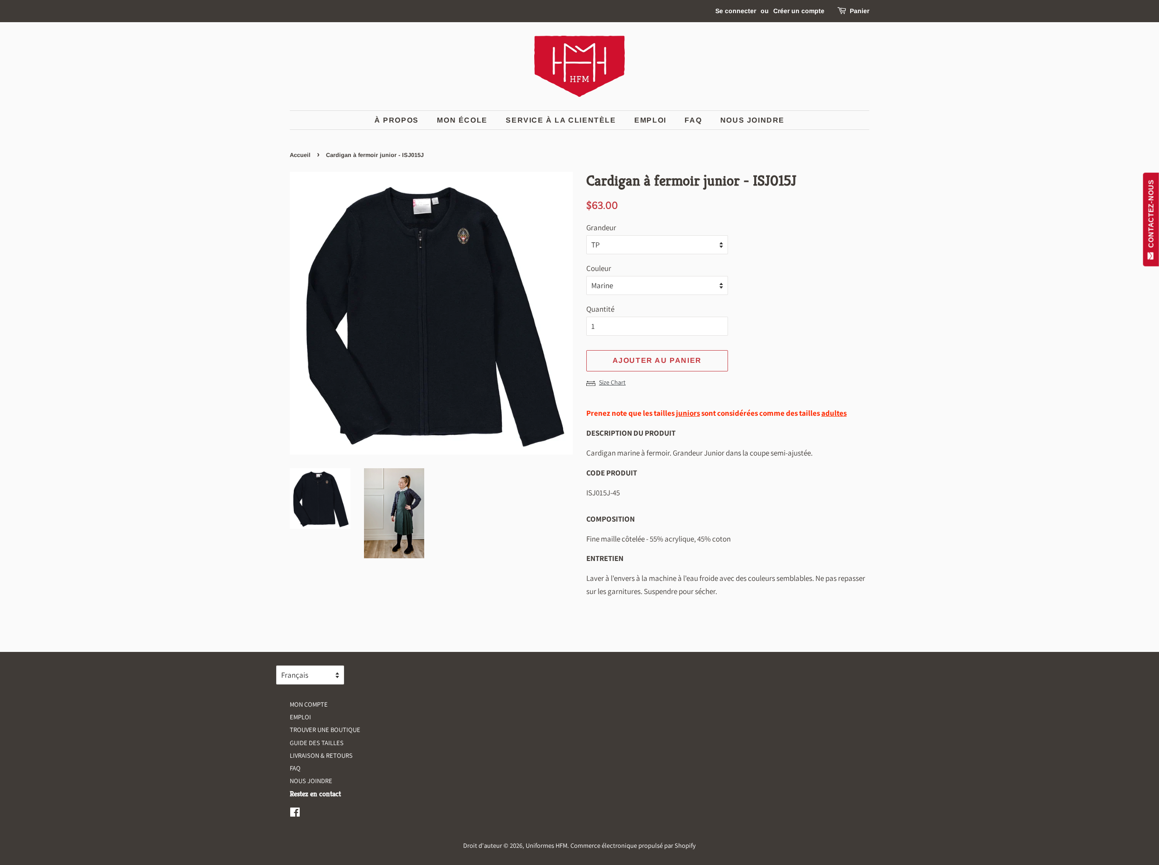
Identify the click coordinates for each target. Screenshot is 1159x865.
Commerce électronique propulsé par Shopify (633, 845)
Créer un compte (798, 10)
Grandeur (601, 228)
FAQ (693, 120)
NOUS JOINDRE (311, 780)
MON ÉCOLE (462, 120)
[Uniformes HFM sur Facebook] (295, 813)
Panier (859, 10)
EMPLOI (650, 120)
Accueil (300, 155)
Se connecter (735, 10)
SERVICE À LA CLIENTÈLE (561, 120)
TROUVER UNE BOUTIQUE (325, 729)
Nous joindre (752, 120)
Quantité (600, 309)
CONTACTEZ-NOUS (1151, 216)
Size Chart (612, 382)
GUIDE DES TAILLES (317, 742)
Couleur (598, 268)
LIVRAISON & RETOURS (321, 755)
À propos (396, 120)
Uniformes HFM (546, 845)
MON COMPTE (309, 704)
